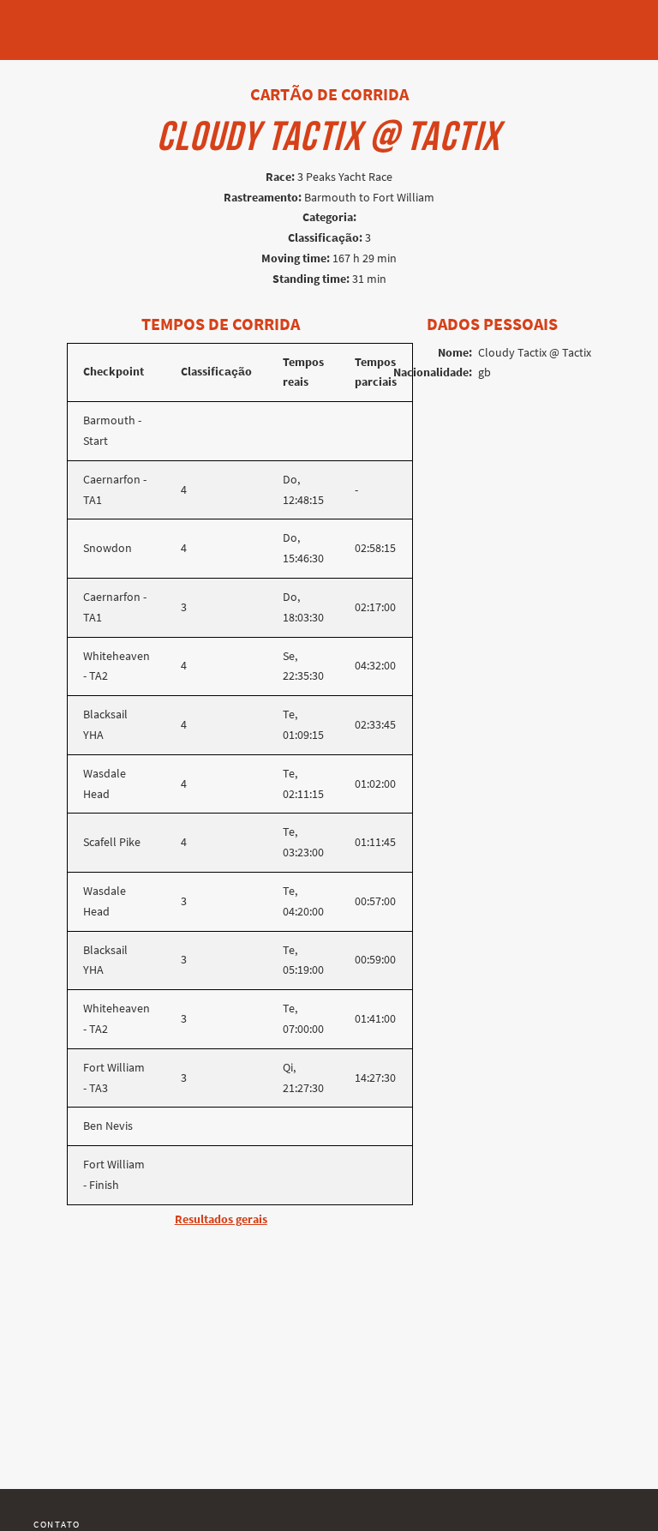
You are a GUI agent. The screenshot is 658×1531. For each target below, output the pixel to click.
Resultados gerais (221, 1219)
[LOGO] (61, 21)
